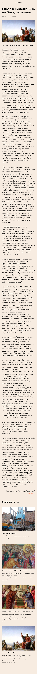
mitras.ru (31, 493)
